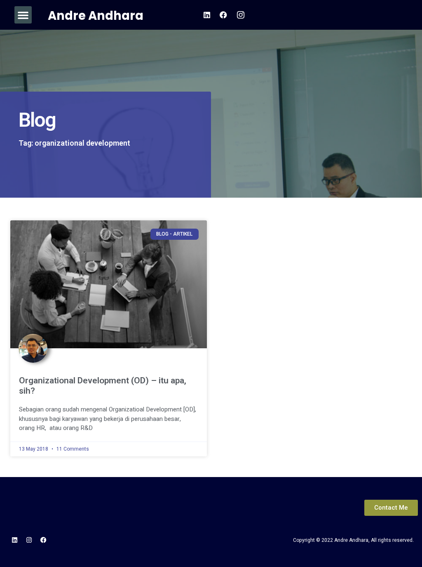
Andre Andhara (95, 15)
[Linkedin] (14, 540)
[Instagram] (29, 540)
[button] (23, 15)
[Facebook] (43, 540)
